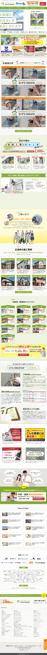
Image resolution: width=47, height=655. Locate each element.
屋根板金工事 (4, 619)
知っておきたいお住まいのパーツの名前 (20, 636)
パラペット (42, 581)
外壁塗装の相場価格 (5, 631)
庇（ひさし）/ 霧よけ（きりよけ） (37, 575)
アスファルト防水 (35, 571)
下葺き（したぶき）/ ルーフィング (10, 575)
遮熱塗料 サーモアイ (37, 615)
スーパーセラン (36, 625)
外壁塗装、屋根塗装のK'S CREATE (24, 654)
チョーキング (9, 570)
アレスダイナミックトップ (38, 626)
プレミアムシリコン (37, 618)
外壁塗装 (4, 32)
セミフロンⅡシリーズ (37, 624)
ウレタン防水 (42, 571)
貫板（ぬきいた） (8, 579)
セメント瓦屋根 (37, 572)
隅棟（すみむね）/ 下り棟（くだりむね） (10, 581)
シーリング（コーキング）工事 (17, 571)
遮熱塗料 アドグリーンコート (38, 619)
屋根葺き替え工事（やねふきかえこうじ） (34, 574)
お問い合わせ (36, 632)
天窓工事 (3, 624)
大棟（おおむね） (39, 579)
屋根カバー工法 (25, 32)
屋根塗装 (10, 32)
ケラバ (14, 579)
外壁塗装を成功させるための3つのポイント (21, 625)
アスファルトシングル (21, 582)
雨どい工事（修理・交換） (6, 615)
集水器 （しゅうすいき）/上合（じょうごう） (11, 578)
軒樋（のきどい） (29, 581)
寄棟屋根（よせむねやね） (20, 579)
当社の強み (35, 629)
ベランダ (30, 571)
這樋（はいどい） (34, 576)
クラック (4, 570)
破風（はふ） (42, 578)
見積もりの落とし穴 (17, 631)
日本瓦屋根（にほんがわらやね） (9, 574)
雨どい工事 (42, 32)
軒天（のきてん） (35, 578)
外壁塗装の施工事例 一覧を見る (23, 292)
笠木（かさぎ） (27, 575)
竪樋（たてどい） (36, 581)
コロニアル (32, 582)
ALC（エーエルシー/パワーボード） (38, 570)
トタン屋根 (17, 574)
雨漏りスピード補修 (17, 613)
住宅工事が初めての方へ (18, 612)
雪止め (43, 574)
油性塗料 (5, 571)
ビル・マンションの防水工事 (6, 626)
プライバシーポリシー (37, 635)
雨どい (21, 578)
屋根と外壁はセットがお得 (18, 635)
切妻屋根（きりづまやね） (30, 579)
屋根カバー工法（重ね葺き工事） (7, 614)
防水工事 (17, 32)
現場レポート (4, 635)
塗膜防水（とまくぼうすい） (17, 572)
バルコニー (25, 571)
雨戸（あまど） (20, 576)
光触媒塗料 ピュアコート (38, 620)
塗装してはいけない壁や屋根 (18, 629)
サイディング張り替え (5, 623)
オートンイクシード (17, 619)
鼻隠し (24, 581)
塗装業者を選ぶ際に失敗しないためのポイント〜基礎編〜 (23, 626)
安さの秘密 (3, 629)
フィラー (14, 570)
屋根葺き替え (4, 613)
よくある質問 (42, 7)
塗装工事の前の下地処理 (18, 618)
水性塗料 (9, 571)
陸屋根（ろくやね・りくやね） (29, 572)
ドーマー (19, 581)
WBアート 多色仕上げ (37, 613)
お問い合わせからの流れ (18, 615)
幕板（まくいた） (27, 576)
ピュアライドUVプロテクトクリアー (39, 621)
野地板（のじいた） (20, 575)
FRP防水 (15, 582)
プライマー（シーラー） (21, 570)
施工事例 (3, 632)
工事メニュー (4, 612)
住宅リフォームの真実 (17, 624)
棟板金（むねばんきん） (27, 578)
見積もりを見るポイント (18, 630)
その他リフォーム (4, 625)
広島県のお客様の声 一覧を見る (23, 131)
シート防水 (9, 572)
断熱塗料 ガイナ (36, 612)
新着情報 (35, 631)
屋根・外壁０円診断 (17, 614)
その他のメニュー (36, 636)
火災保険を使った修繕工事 (6, 630)
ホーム (4, 7)
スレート (27, 582)
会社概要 (35, 630)
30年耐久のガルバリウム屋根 (18, 632)
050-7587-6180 (33, 3)
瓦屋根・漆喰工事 (34, 32)
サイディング (29, 570)
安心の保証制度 (16, 621)
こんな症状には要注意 (17, 620)
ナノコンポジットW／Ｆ (37, 614)
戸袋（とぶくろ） (13, 576)
